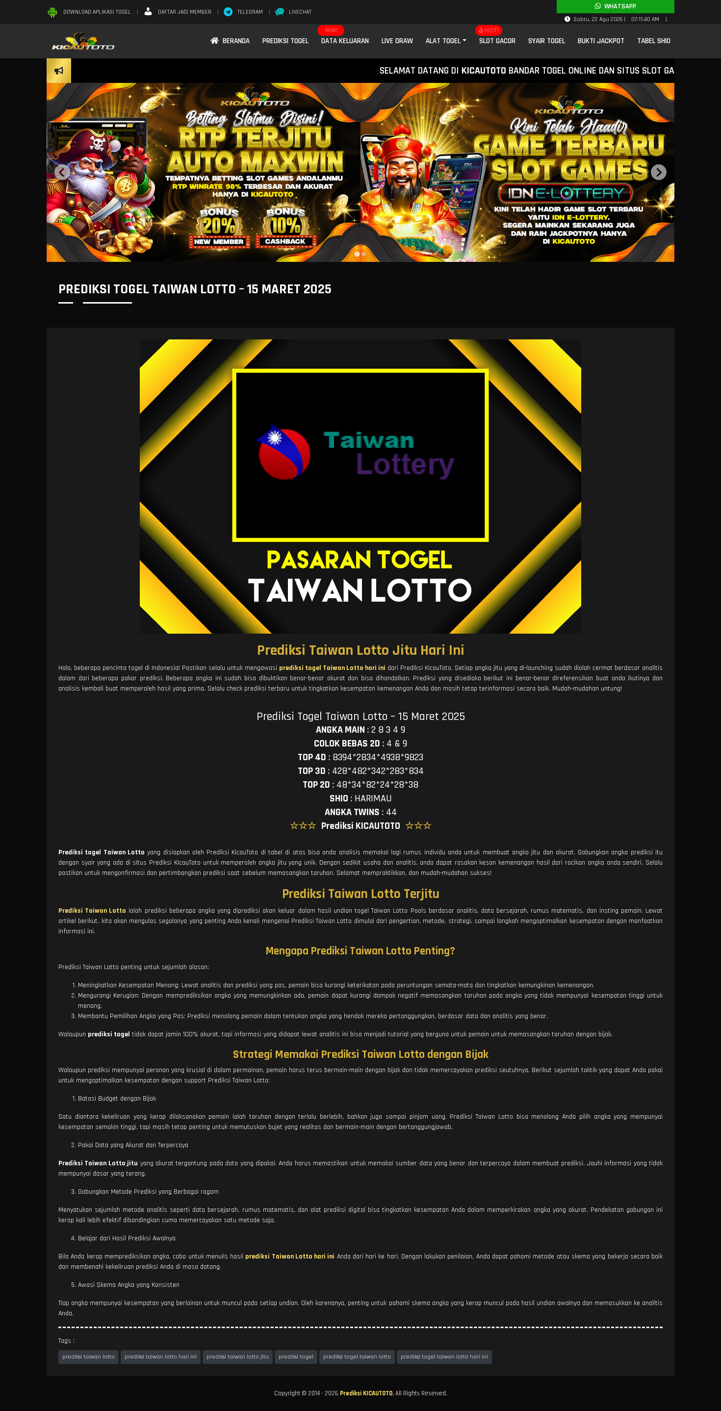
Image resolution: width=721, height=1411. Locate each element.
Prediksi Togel (285, 41)
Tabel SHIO (653, 41)
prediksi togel (296, 1356)
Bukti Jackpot (601, 41)
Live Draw (397, 41)
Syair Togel (546, 41)
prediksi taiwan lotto (88, 1356)
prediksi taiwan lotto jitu (237, 1356)
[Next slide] (659, 172)
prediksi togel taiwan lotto (357, 1356)
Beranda (234, 41)
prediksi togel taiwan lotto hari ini (444, 1356)
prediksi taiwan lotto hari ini (161, 1356)
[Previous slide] (62, 172)
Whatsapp (618, 6)
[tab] (357, 254)
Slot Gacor (497, 41)
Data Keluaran (345, 41)
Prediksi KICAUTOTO (366, 1393)
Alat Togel (443, 41)
